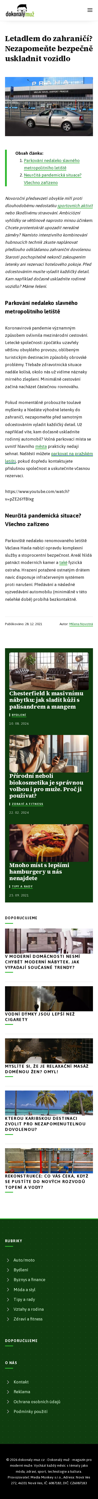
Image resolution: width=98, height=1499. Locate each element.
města (41, 446)
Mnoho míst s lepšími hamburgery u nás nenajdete (39, 871)
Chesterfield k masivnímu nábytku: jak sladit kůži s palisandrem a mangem (46, 699)
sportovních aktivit (75, 205)
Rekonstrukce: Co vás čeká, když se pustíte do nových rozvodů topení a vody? (47, 1182)
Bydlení (19, 715)
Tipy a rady (22, 886)
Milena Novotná (81, 624)
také (63, 562)
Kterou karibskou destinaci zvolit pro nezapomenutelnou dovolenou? (45, 1124)
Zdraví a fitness (27, 804)
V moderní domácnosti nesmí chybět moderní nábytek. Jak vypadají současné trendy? (42, 962)
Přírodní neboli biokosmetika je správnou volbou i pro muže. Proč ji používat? (46, 785)
